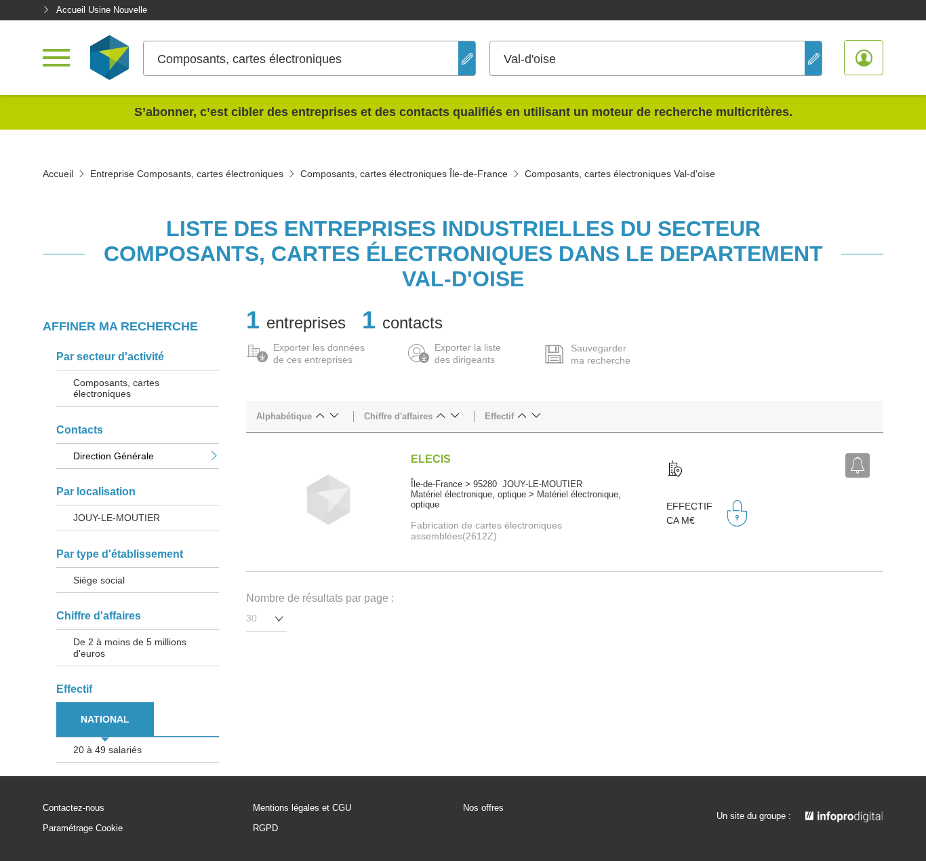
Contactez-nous (73, 808)
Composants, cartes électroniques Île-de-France (404, 173)
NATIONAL (105, 719)
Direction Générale (113, 456)
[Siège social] (675, 469)
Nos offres (483, 808)
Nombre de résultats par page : (320, 598)
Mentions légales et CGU (302, 808)
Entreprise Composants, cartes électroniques (186, 173)
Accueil (58, 173)
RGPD (265, 828)
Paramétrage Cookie (83, 828)
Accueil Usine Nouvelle (101, 10)
